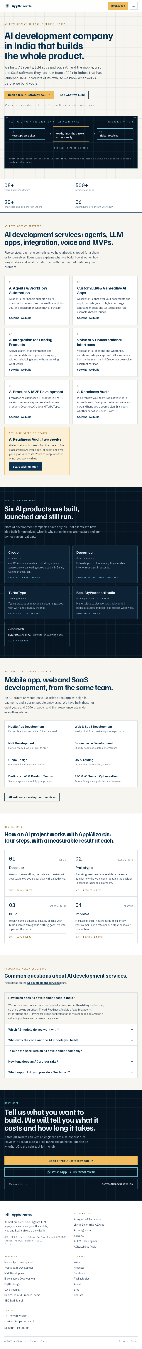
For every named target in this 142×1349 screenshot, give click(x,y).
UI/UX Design (12, 1284)
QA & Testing (12, 1289)
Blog (77, 1289)
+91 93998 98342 (15, 1316)
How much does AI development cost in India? (41, 998)
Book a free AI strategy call (27, 95)
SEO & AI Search (13, 1300)
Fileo (28, 635)
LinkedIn (9, 1327)
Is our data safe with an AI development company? (45, 1051)
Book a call (118, 5)
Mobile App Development (18, 1262)
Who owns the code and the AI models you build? (43, 1040)
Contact (78, 1295)
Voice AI (79, 1235)
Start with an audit (25, 466)
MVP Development (15, 1273)
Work (77, 1262)
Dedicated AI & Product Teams (22, 1295)
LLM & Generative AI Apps (89, 1224)
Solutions (79, 1273)
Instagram (23, 1327)
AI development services (43, 983)
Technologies (81, 1278)
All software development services (32, 797)
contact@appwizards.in (20, 1321)
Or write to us (71, 1184)
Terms (134, 1341)
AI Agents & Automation (88, 1219)
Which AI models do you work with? (33, 1029)
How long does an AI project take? (33, 1061)
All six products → (19, 641)
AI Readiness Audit (85, 1246)
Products (79, 1267)
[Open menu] (134, 6)
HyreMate (14, 635)
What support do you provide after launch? (39, 1072)
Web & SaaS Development (19, 1267)
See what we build (72, 95)
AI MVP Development (86, 1241)
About (77, 1284)
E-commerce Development (19, 1278)
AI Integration (82, 1230)
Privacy (123, 1341)
